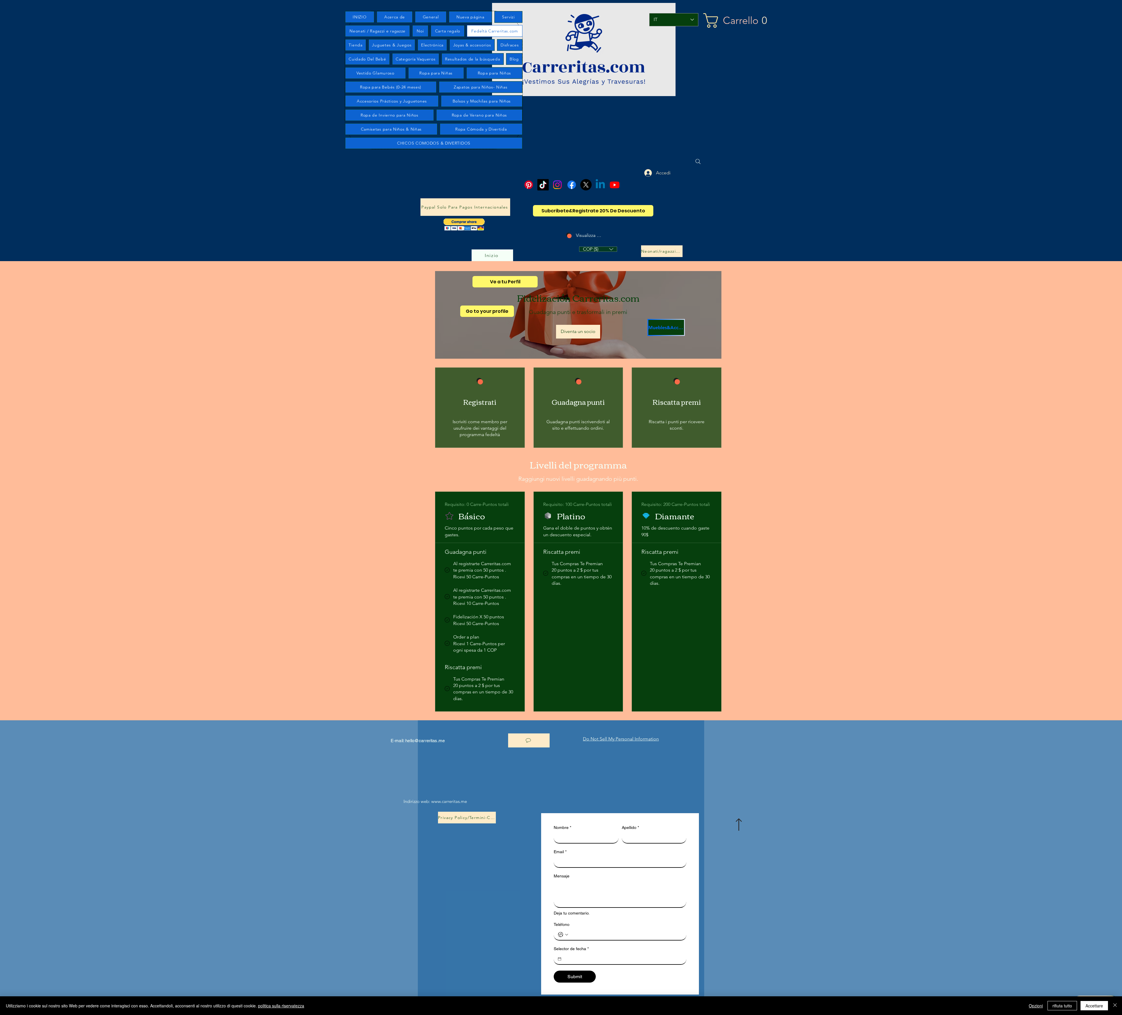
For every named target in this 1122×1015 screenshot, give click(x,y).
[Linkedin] (600, 184)
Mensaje (561, 876)
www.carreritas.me (449, 801)
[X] (586, 184)
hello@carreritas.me (425, 740)
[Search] (698, 161)
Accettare (1094, 1006)
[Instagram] (557, 184)
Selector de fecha (571, 948)
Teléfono (561, 924)
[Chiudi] (1114, 1005)
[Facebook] (571, 184)
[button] (751, 20)
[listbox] (598, 249)
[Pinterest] (528, 184)
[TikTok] (543, 184)
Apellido (630, 827)
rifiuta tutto (1062, 1006)
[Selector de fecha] (559, 959)
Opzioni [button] (1036, 1006)
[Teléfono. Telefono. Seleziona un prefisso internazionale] (563, 934)
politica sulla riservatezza (281, 1006)
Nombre (562, 827)
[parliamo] (529, 740)
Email (560, 851)
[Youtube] (614, 184)
